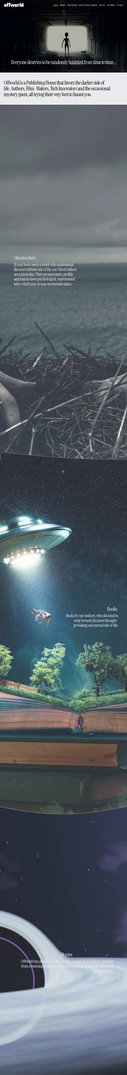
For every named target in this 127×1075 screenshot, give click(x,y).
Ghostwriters (72, 5)
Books (62, 5)
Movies (102, 5)
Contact (120, 5)
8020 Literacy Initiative (88, 5)
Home (55, 5)
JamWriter (111, 5)
